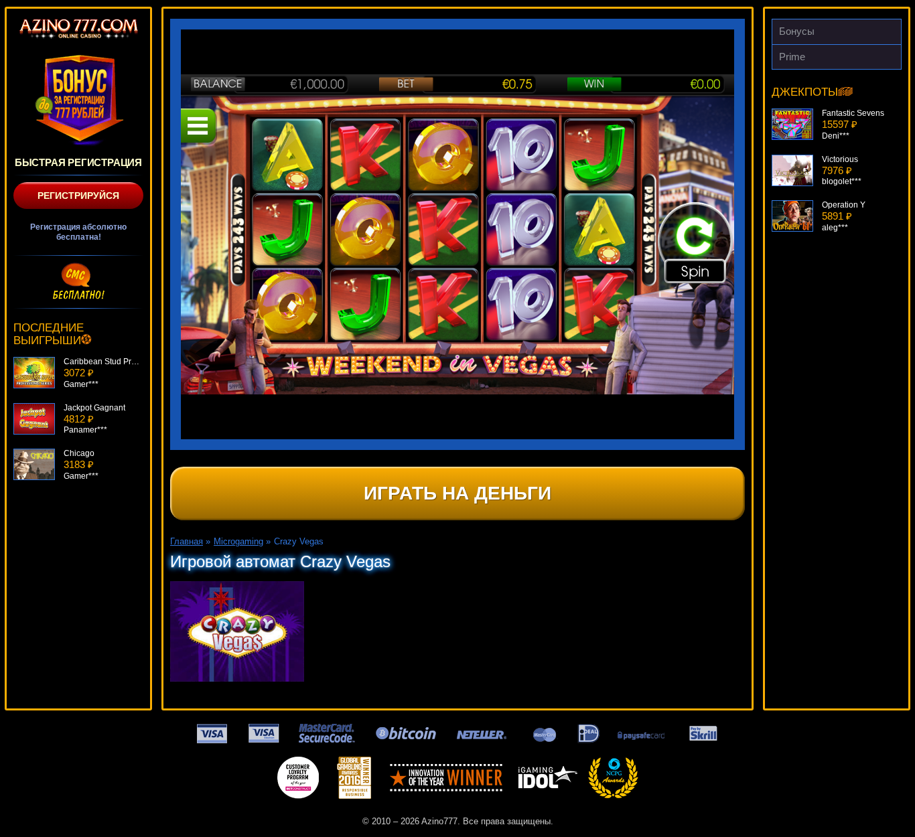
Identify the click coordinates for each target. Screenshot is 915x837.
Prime (792, 56)
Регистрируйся (78, 195)
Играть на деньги (457, 493)
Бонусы (797, 31)
